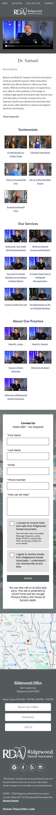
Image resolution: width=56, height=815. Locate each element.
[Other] (14, 767)
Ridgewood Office (28, 683)
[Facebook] (23, 767)
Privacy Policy (31, 541)
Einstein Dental (10, 800)
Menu (5, 3)
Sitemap (7, 808)
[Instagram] (40, 767)
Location (17, 3)
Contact (49, 3)
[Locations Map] (28, 641)
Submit (28, 578)
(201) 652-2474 (33, 3)
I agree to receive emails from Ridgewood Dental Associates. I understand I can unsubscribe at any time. (31, 560)
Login (32, 808)
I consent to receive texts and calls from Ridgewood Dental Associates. (31, 533)
